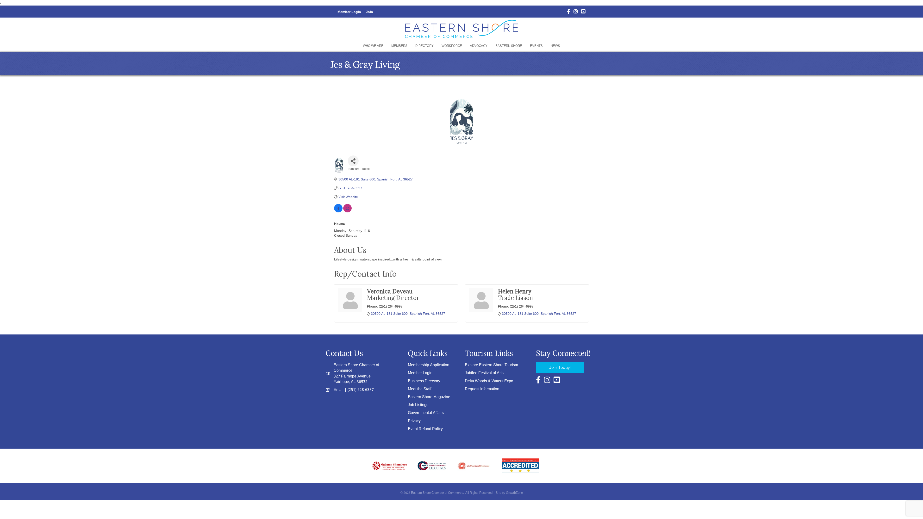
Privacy (414, 421)
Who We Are (373, 46)
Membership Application (428, 365)
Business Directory (424, 381)
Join (369, 12)
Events (536, 46)
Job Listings (418, 405)
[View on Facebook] (338, 211)
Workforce (452, 46)
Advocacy (478, 46)
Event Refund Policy (425, 429)
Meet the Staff (419, 389)
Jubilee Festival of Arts (484, 373)
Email (338, 390)
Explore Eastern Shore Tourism (491, 365)
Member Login (349, 12)
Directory (424, 46)
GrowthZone (514, 493)
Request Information (482, 389)
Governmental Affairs (426, 413)
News (555, 46)
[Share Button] (353, 160)
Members (399, 46)
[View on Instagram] (347, 211)
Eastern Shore (508, 46)
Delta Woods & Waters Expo (489, 381)
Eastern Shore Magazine (429, 397)
